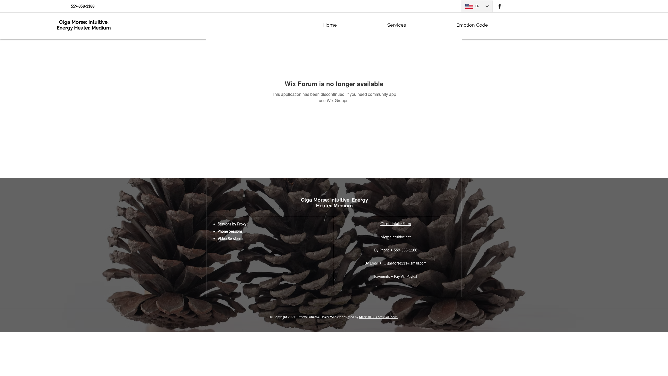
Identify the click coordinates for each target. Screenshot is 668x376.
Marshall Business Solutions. (378, 317)
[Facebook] (500, 6)
